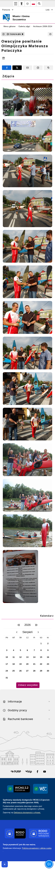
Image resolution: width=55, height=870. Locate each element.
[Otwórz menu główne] (15, 3)
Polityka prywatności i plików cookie (36, 848)
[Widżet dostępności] (21, 3)
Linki (48, 10)
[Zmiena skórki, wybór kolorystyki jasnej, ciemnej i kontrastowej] (27, 3)
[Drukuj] (50, 34)
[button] (15, 771)
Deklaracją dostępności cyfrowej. (27, 812)
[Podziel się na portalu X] (17, 67)
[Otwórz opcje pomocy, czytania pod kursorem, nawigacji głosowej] (49, 864)
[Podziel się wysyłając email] (27, 67)
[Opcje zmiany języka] (33, 3)
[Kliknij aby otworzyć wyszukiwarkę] (39, 3)
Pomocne (6, 10)
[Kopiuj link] (48, 67)
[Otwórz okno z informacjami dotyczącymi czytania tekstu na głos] (3, 34)
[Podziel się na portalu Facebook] (6, 67)
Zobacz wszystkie (28, 685)
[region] (27, 654)
